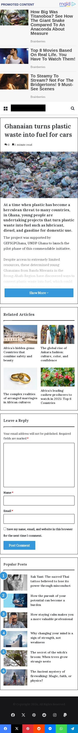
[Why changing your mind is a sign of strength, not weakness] (15, 639)
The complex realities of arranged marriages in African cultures (20, 398)
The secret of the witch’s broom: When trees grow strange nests (49, 656)
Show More (38, 293)
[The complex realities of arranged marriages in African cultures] (20, 379)
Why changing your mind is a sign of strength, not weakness (52, 637)
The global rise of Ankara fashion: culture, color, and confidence (54, 354)
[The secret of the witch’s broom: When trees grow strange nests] (15, 658)
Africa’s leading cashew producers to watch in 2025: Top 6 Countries (56, 397)
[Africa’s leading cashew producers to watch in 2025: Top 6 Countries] (58, 377)
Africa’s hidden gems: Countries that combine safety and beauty (19, 354)
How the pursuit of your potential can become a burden (48, 600)
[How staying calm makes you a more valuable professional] (15, 620)
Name (8, 492)
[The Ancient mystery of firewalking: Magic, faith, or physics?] (15, 677)
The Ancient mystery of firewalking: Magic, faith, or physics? (51, 676)
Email (8, 511)
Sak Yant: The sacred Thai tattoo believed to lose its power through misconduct (51, 581)
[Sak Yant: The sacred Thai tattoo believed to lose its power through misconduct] (15, 582)
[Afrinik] (28, 108)
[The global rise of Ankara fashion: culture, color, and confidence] (58, 334)
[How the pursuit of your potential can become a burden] (15, 601)
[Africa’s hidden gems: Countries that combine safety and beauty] (20, 334)
